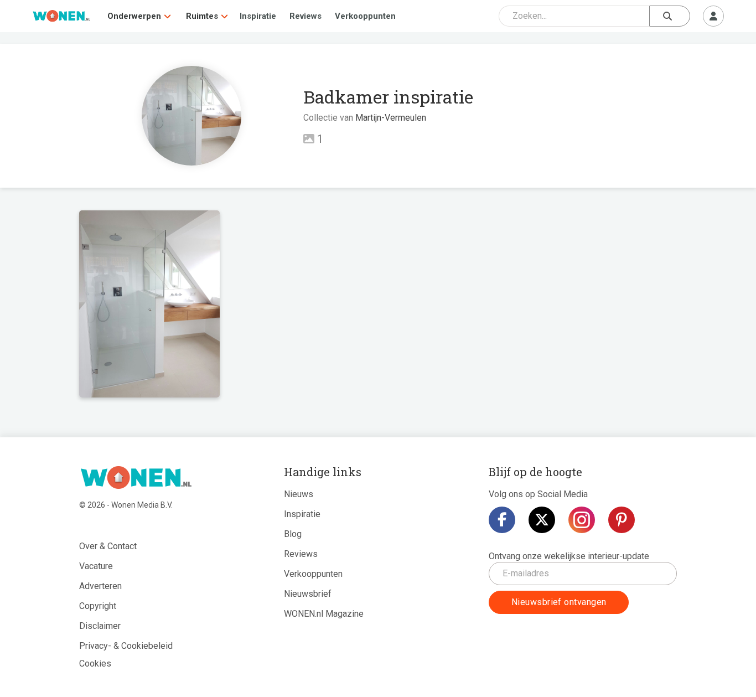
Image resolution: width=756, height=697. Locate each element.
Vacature (96, 566)
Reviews (305, 16)
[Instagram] (581, 520)
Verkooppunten (365, 16)
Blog (293, 534)
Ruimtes (202, 16)
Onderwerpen (134, 16)
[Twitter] (542, 520)
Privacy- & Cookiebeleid (126, 646)
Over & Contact (108, 546)
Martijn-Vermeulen (390, 117)
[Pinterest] (621, 520)
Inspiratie (258, 16)
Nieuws (298, 494)
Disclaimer (100, 626)
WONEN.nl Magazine (324, 613)
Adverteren (100, 586)
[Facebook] (502, 520)
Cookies (95, 663)
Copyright (97, 606)
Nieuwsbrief (308, 593)
